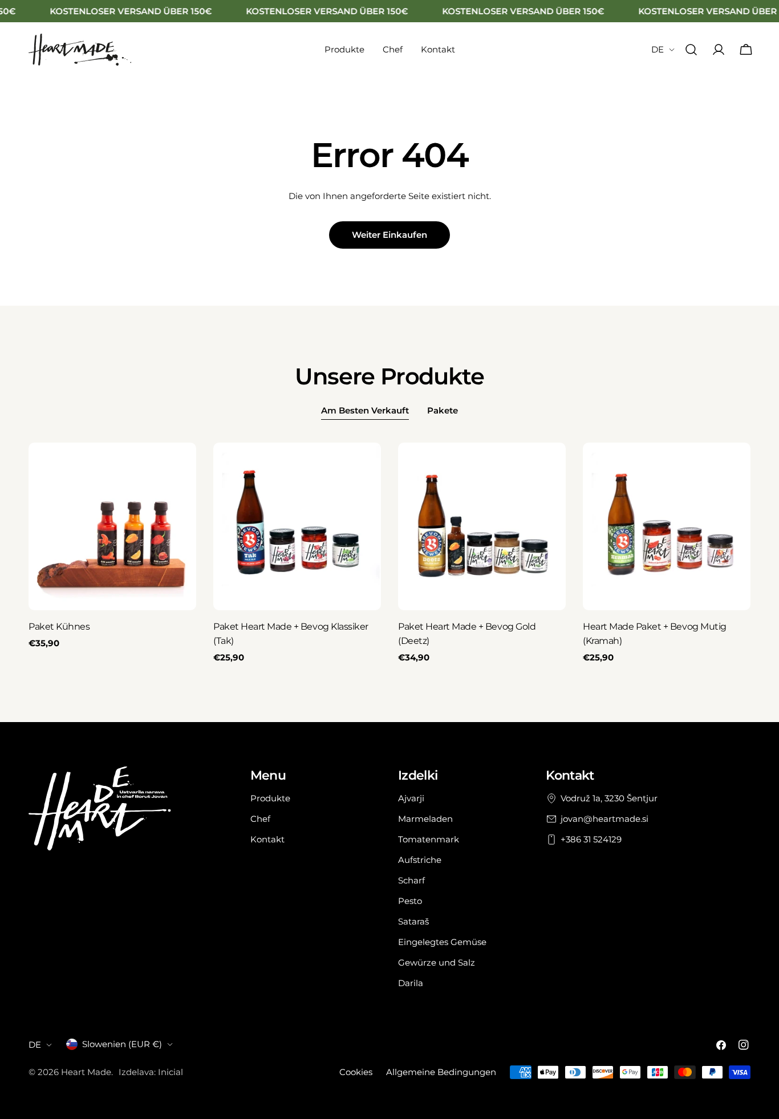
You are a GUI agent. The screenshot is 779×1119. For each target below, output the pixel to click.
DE (657, 49)
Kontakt (267, 839)
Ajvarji (411, 798)
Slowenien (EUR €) (122, 1044)
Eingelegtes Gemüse (442, 941)
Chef (260, 818)
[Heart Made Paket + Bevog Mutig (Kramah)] (666, 526)
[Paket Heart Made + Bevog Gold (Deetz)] (482, 526)
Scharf (411, 880)
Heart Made (86, 1072)
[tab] (365, 412)
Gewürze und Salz (436, 962)
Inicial (170, 1072)
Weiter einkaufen (389, 234)
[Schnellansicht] (179, 467)
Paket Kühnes (59, 626)
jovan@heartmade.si (604, 818)
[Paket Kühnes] (112, 526)
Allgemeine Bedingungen (441, 1072)
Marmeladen (425, 818)
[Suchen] (691, 49)
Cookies (355, 1072)
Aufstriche (419, 859)
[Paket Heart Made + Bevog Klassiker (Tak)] (297, 526)
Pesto (410, 900)
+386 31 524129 (591, 839)
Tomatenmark (428, 839)
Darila (410, 983)
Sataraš (413, 921)
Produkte (270, 798)
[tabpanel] (389, 553)
